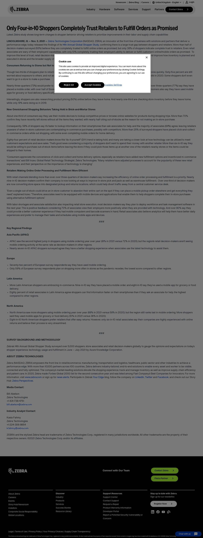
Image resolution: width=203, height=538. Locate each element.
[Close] (146, 57)
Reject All (69, 85)
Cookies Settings (113, 85)
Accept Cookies (93, 85)
